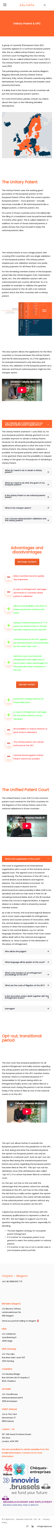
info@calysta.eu (44, 1526)
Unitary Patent (27, 684)
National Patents (27, 562)
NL (39, 1519)
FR (31, 1519)
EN (35, 1519)
